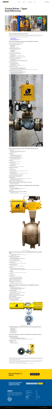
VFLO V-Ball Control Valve (13, 38)
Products (37, 394)
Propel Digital (45, 407)
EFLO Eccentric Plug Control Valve (14, 39)
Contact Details (38, 397)
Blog (36, 399)
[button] (24, 2)
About (36, 393)
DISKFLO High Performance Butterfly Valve (15, 39)
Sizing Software (38, 396)
